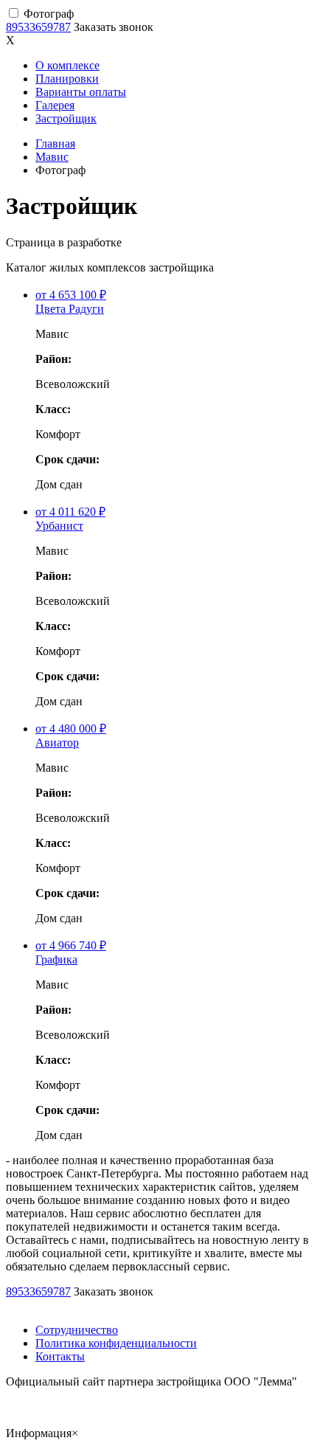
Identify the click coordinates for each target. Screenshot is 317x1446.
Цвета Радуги (69, 308)
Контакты (60, 1356)
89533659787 (38, 27)
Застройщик (66, 118)
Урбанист (59, 525)
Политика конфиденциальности (116, 1343)
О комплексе (67, 65)
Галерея (54, 105)
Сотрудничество (76, 1330)
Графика (56, 959)
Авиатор (57, 742)
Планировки (67, 78)
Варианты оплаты (80, 92)
